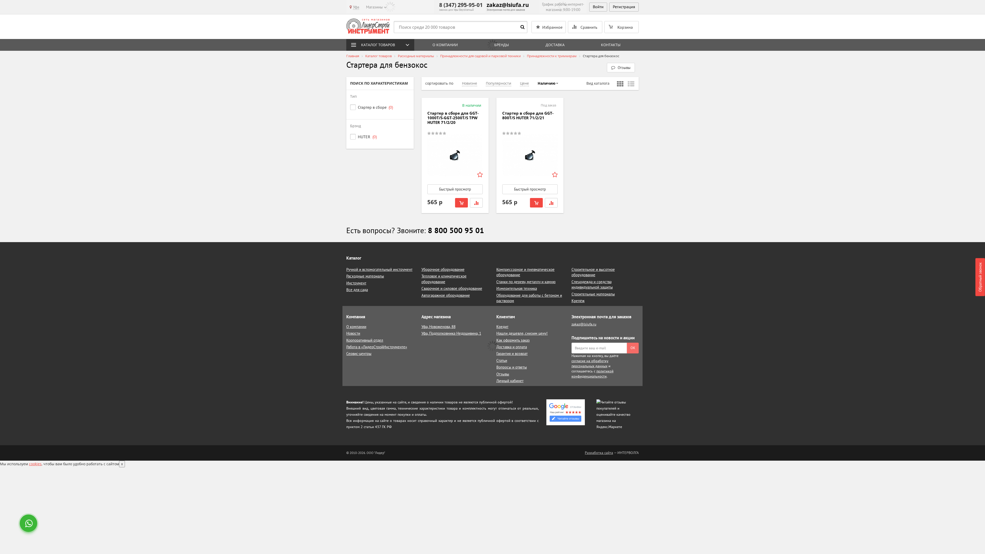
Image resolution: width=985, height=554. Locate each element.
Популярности (498, 83)
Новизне (469, 83)
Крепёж (578, 300)
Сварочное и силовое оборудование (451, 288)
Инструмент (356, 283)
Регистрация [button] (624, 6)
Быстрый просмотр (455, 189)
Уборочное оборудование (443, 269)
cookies (35, 463)
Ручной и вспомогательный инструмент (379, 269)
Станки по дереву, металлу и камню (526, 281)
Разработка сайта (599, 452)
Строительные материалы (593, 294)
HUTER (367, 136)
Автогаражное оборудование (445, 295)
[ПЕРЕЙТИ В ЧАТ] (29, 523)
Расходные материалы (365, 276)
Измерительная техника (516, 288)
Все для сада (357, 289)
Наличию (546, 83)
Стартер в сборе (375, 107)
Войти (598, 6)
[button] (621, 67)
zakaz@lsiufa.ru (508, 4)
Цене (524, 83)
